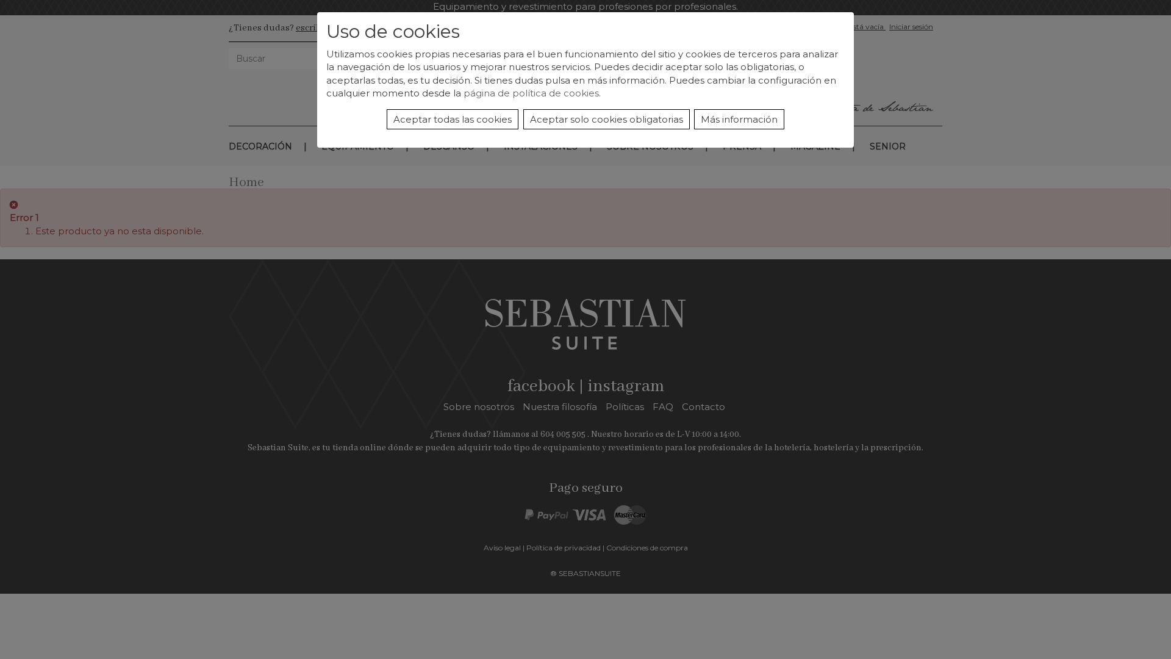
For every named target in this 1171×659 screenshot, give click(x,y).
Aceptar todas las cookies (452, 119)
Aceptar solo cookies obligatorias (606, 119)
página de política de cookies (531, 93)
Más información (739, 119)
